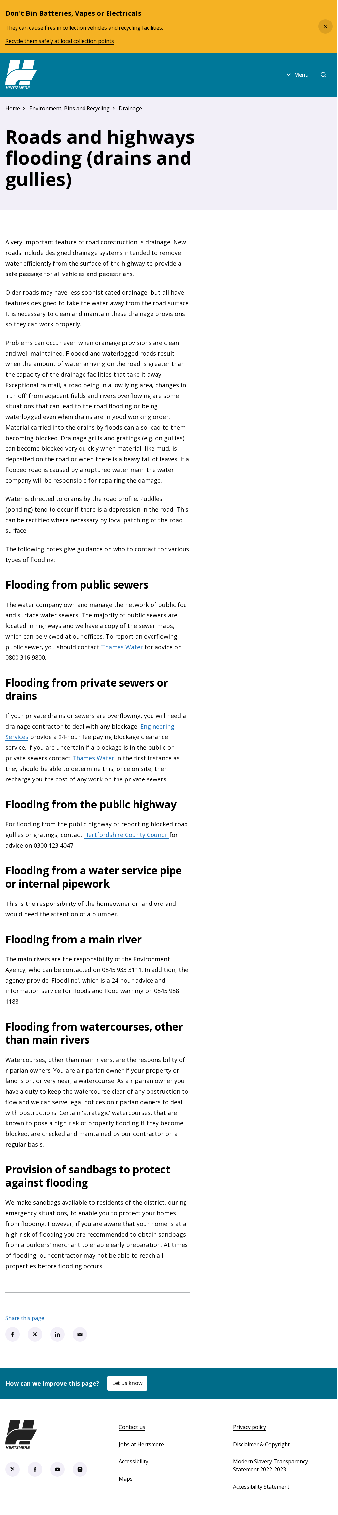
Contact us (132, 1427)
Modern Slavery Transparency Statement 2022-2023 (270, 1465)
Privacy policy (249, 1427)
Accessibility (133, 1461)
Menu (301, 74)
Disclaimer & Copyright (261, 1444)
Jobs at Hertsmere (141, 1444)
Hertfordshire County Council (126, 835)
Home (12, 108)
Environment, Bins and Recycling (69, 108)
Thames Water (122, 647)
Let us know (127, 1383)
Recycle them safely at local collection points (59, 41)
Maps (126, 1478)
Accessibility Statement (261, 1486)
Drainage (130, 108)
